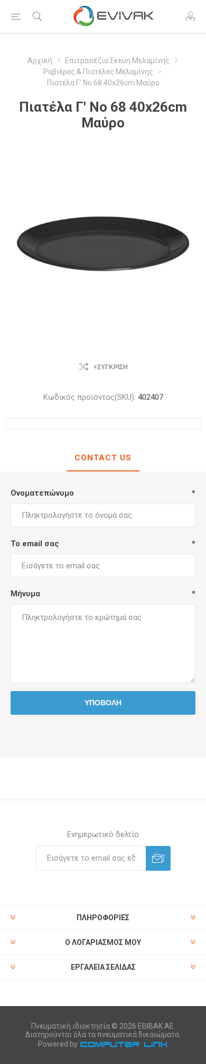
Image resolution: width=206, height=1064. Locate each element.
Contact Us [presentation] (103, 457)
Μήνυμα (25, 593)
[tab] (103, 458)
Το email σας (35, 543)
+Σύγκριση (110, 367)
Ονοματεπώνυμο (42, 493)
